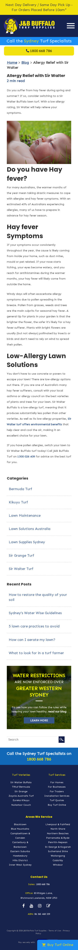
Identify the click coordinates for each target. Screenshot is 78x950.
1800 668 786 (41, 51)
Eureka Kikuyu (21, 800)
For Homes (56, 782)
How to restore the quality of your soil (38, 597)
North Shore (58, 828)
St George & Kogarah (58, 846)
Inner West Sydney (20, 864)
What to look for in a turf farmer (36, 653)
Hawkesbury (20, 855)
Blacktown (20, 824)
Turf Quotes (57, 800)
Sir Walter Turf (21, 569)
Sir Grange (21, 791)
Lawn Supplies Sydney (27, 542)
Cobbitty (58, 860)
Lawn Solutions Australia (29, 529)
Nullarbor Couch (21, 804)
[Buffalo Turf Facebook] (23, 906)
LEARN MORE (39, 720)
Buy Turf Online (57, 804)
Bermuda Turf (20, 489)
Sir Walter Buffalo (21, 782)
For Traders (57, 791)
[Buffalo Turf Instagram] (39, 906)
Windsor (58, 864)
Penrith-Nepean (57, 842)
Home (12, 62)
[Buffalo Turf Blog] (48, 906)
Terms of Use (55, 931)
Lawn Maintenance (25, 515)
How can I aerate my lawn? (32, 639)
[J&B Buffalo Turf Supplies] (29, 26)
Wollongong (58, 855)
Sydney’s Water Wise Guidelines (35, 613)
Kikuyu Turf (18, 502)
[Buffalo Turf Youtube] (31, 906)
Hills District (20, 860)
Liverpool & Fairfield (58, 824)
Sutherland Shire (58, 851)
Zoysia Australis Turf (21, 795)
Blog (25, 62)
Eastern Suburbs (20, 851)
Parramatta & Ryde (57, 837)
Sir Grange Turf (21, 555)
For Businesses (57, 786)
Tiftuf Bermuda (21, 786)
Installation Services (56, 795)
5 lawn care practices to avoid (34, 626)
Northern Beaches (58, 833)
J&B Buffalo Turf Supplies (35, 931)
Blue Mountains (20, 828)
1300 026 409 (26, 456)
